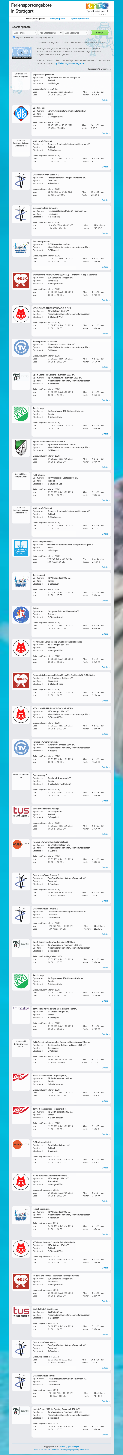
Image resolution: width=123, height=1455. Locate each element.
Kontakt (37, 1450)
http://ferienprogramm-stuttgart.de (69, 63)
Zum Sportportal (57, 18)
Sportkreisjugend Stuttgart (69, 1447)
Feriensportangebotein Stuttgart (31, 8)
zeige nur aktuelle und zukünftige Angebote (34, 37)
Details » (106, 100)
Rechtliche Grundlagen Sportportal (65, 1450)
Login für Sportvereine (79, 18)
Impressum (45, 1450)
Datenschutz (84, 1450)
